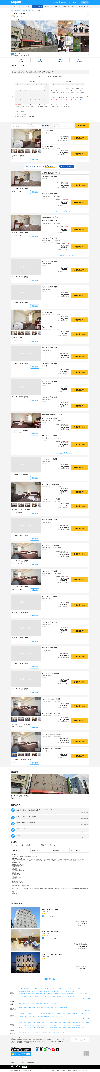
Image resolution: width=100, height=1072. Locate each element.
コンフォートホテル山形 (52, 988)
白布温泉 (75, 1013)
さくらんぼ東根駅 (45, 1007)
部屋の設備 (35, 159)
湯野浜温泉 (46, 1016)
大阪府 (64, 1025)
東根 (41, 1003)
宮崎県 (73, 1027)
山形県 (23, 10)
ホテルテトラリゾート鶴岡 (81, 993)
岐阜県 (42, 1025)
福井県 (33, 1025)
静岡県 (38, 1025)
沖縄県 (83, 1027)
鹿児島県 (78, 1027)
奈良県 (73, 1025)
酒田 (55, 1003)
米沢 (29, 10)
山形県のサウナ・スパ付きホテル (60, 1032)
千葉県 (69, 1022)
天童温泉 (21, 1016)
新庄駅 (38, 1007)
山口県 (29, 1027)
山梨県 (83, 1022)
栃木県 (51, 1022)
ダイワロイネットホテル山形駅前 (26, 996)
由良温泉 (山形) (54, 1016)
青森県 (25, 1022)
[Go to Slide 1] (14, 151)
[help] (28, 55)
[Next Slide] (39, 138)
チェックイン (15, 124)
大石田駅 (56, 1007)
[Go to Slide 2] (21, 151)
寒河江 (33, 1003)
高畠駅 (51, 1007)
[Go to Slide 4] (34, 151)
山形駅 (29, 1007)
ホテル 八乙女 (47, 991)
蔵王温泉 (53, 1013)
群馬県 (55, 1022)
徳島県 (33, 1027)
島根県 (87, 1025)
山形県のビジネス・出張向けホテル (26, 1032)
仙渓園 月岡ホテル (39, 996)
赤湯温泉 (60, 1016)
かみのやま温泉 (36, 1013)
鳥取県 (83, 1025)
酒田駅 (20, 1007)
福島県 (47, 1022)
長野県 (87, 1022)
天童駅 (61, 1007)
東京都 (73, 1022)
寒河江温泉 (59, 1013)
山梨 (20, 1003)
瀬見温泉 (86, 1013)
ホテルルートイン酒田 (61, 996)
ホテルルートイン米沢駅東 (50, 996)
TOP (12, 10)
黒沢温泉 (48, 1013)
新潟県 (20, 1025)
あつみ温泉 (80, 1013)
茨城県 (60, 1022)
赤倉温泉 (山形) (28, 1016)
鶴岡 (48, 1003)
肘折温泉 (34, 1016)
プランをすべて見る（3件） (64, 453)
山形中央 (25, 1003)
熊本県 (64, 1027)
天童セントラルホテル (63, 988)
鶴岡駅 (25, 1007)
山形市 (37, 1003)
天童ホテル (49, 993)
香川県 (38, 1027)
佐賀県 (55, 1027)
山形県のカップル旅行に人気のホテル (44, 1032)
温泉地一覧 (86, 1018)
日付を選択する (79, 138)
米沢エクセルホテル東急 (24, 991)
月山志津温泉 (28, 1013)
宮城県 (33, 1022)
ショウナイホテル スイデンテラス (26, 988)
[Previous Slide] (13, 138)
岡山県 (20, 1027)
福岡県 (51, 1027)
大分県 (69, 1027)
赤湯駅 (65, 1007)
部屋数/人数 (56, 124)
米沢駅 (33, 1007)
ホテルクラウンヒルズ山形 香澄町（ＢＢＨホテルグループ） (32, 993)
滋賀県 (55, 1025)
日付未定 (47, 125)
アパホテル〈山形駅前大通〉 (68, 993)
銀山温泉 (43, 1013)
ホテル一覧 (86, 998)
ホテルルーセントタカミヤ (73, 996)
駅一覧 (87, 1010)
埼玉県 (64, 1022)
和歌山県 (78, 1025)
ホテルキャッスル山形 (70, 991)
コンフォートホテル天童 (40, 988)
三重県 (51, 1025)
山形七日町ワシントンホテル (57, 991)
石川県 (29, 1025)
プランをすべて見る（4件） (64, 211)
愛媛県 (42, 1027)
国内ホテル (17, 10)
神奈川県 (78, 1022)
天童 (45, 1003)
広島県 (25, 1027)
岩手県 (29, 1022)
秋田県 (38, 1022)
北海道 (20, 1022)
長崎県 (60, 1027)
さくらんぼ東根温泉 (67, 1013)
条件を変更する (82, 125)
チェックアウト (30, 124)
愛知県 (47, 1025)
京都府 (60, 1025)
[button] (81, 44)
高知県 (47, 1027)
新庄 (51, 1003)
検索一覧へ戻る (50, 979)
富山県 (25, 1025)
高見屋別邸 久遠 (56, 993)
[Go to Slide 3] (28, 151)
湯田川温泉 (40, 1016)
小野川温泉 (21, 1013)
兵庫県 (69, 1025)
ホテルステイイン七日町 (75, 988)
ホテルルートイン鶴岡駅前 (36, 991)
